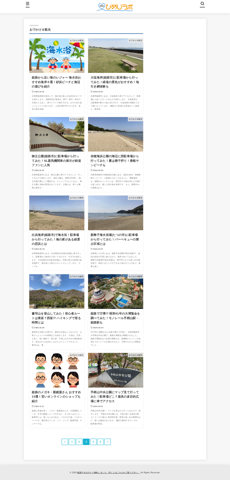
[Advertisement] (189, 54)
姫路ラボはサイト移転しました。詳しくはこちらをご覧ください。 (108, 472)
